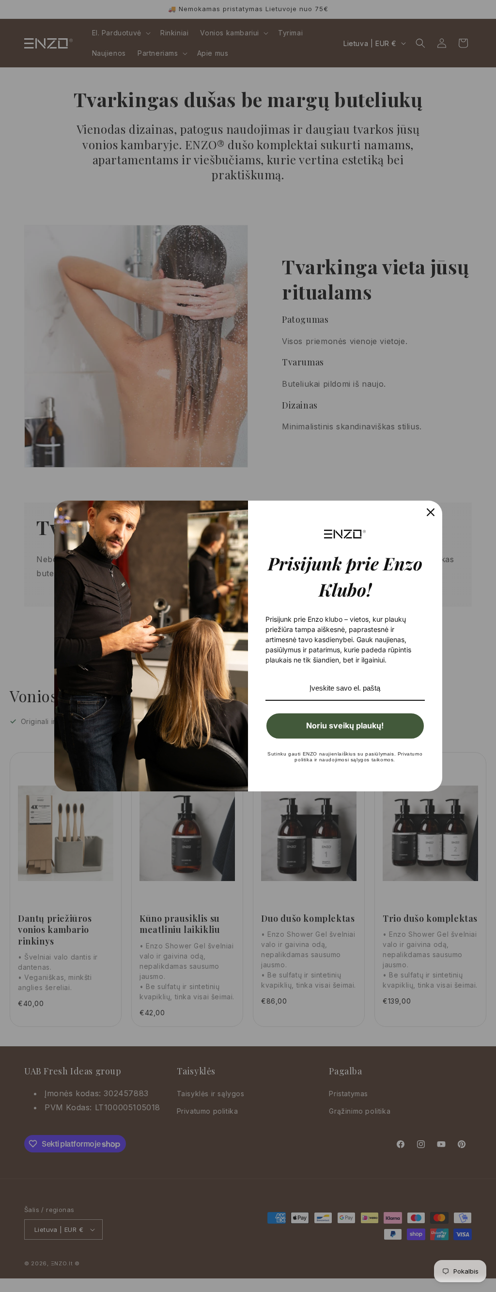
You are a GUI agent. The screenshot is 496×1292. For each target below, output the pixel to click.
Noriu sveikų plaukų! (345, 725)
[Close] (430, 512)
